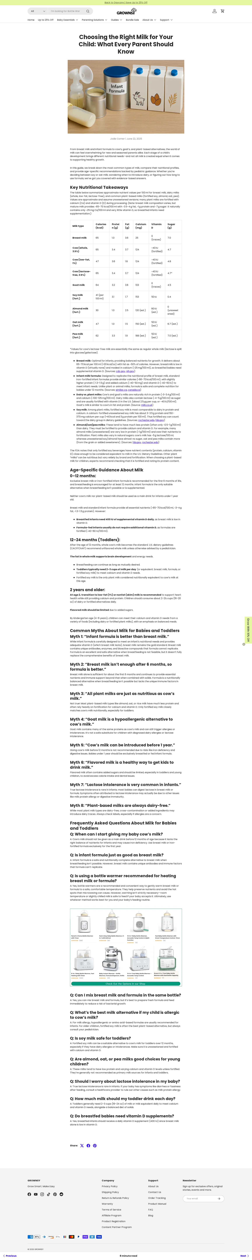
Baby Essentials (66, 20)
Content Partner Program (117, 1227)
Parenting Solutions (93, 20)
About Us (147, 20)
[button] (222, 11)
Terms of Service (111, 1209)
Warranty (107, 1204)
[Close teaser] (243, 644)
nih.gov (130, 371)
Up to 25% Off (46, 20)
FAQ (150, 1209)
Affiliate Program (111, 1215)
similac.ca (121, 390)
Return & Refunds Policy (115, 1198)
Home (31, 20)
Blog (150, 1215)
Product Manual (157, 1204)
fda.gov (159, 420)
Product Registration (113, 1221)
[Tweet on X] (82, 1145)
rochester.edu (146, 420)
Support (164, 20)
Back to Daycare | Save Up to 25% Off (126, 2)
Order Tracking (157, 1198)
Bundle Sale (132, 20)
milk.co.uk (146, 405)
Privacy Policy (110, 1186)
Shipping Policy (110, 1192)
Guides (115, 20)
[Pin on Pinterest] (95, 1145)
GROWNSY (38, 1249)
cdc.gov (120, 371)
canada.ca (134, 390)
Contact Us (154, 1192)
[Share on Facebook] (88, 1145)
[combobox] (60, 11)
